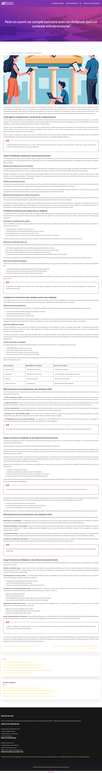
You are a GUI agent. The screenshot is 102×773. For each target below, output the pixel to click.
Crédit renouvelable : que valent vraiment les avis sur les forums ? (22, 646)
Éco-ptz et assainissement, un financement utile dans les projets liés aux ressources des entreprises (29, 691)
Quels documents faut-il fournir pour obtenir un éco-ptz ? (18, 673)
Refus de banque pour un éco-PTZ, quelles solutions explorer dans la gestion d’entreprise (27, 693)
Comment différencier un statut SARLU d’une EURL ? (17, 662)
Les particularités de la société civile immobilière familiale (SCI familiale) (22, 665)
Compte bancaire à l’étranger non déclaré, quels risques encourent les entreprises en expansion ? (75, 647)
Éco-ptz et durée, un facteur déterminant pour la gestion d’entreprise (21, 667)
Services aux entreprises (92, 3)
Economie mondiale (58, 3)
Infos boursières (71, 3)
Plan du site (51, 772)
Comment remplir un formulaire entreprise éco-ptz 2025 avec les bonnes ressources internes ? (28, 670)
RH (80, 3)
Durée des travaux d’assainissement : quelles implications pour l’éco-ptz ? (22, 688)
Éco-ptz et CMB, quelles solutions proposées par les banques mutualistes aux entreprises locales (29, 696)
